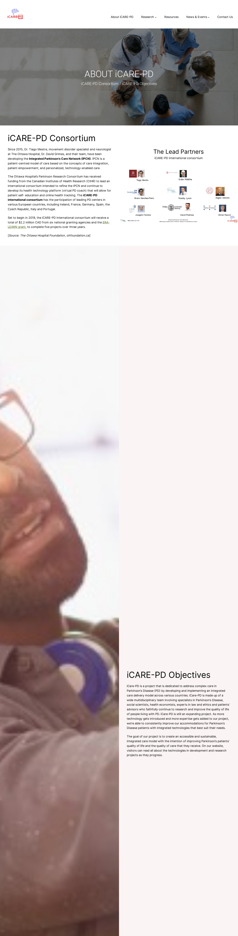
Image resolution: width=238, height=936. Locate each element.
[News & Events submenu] (209, 17)
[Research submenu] (156, 17)
